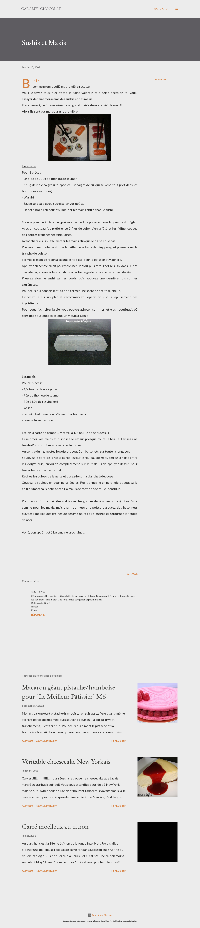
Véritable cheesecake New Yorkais (66, 761)
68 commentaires (46, 741)
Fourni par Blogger (101, 915)
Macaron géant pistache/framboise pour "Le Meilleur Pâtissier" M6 (68, 692)
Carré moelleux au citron (55, 826)
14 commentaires (46, 871)
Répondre (38, 614)
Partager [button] (160, 79)
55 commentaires (46, 806)
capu (33, 591)
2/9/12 (41, 591)
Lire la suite (118, 741)
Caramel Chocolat (41, 8)
